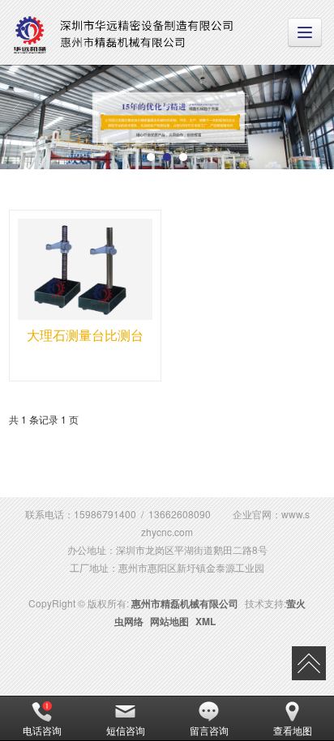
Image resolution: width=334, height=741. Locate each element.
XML (205, 621)
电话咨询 (42, 730)
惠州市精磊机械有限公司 (184, 603)
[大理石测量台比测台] (85, 269)
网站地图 (169, 621)
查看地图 (292, 730)
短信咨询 (125, 730)
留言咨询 (209, 730)
